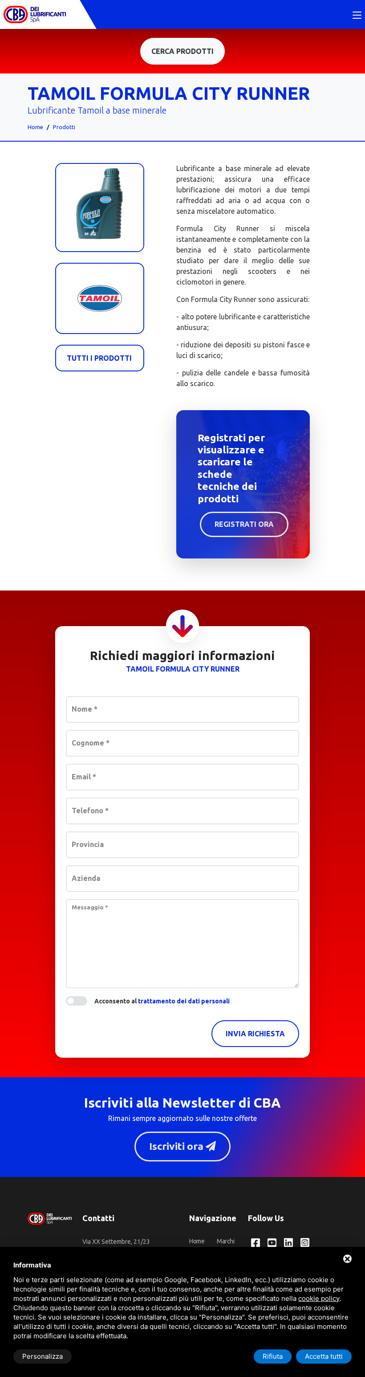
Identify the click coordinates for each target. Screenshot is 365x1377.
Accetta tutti (324, 1356)
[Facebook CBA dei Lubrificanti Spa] (255, 1243)
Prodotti (64, 127)
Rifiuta (273, 1356)
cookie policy (319, 1298)
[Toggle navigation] (357, 16)
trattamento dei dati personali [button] (184, 1001)
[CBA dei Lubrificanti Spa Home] (35, 14)
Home (35, 127)
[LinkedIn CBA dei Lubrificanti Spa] (288, 1243)
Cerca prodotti (182, 51)
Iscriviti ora (177, 1146)
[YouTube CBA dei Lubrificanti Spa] (272, 1243)
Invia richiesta (255, 1034)
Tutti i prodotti (99, 358)
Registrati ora (244, 524)
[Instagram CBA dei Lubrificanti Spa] (305, 1243)
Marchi (225, 1241)
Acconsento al (162, 1001)
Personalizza (42, 1356)
